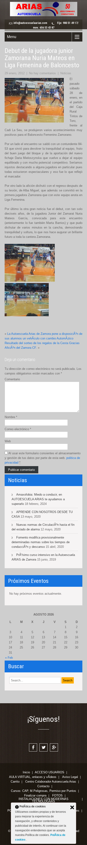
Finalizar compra (35, 795)
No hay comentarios (42, 73)
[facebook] (33, 747)
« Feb (9, 657)
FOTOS (57, 795)
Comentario (12, 379)
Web (8, 441)
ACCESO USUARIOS (49, 772)
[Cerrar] (72, 807)
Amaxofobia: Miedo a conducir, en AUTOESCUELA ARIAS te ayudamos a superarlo (38, 499)
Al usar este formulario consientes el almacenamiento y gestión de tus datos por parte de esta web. (43, 458)
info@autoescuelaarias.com (30, 23)
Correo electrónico (18, 429)
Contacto (43, 786)
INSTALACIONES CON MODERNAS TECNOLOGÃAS (43, 799)
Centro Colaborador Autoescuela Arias (50, 781)
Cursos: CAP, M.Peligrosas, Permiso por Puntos (43, 791)
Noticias (65, 73)
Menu (11, 37)
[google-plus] (54, 747)
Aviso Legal (70, 777)
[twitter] (43, 747)
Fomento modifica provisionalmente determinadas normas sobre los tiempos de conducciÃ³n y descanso (41, 542)
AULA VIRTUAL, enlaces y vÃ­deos (32, 777)
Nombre (11, 417)
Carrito (15, 781)
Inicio (26, 772)
